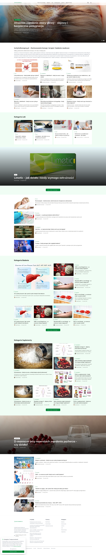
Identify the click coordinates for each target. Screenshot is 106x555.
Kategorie (63, 519)
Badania (48, 2)
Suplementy (43, 73)
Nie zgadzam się (13, 548)
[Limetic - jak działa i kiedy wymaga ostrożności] (53, 166)
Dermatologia (17, 19)
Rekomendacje (69, 2)
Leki (52, 2)
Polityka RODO (39, 548)
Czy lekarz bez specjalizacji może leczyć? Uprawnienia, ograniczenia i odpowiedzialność (37, 526)
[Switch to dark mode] (91, 3)
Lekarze (62, 2)
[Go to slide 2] (102, 40)
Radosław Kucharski (17, 32)
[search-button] (88, 2)
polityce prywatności (17, 546)
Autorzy (47, 519)
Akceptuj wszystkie (13, 551)
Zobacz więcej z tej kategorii (52, 189)
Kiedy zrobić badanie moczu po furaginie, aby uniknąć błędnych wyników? (35, 534)
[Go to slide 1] (101, 40)
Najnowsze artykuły (41, 2)
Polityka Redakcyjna (46, 548)
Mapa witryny (53, 548)
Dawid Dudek (16, 180)
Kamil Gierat (16, 447)
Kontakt (34, 548)
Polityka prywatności (29, 548)
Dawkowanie (57, 2)
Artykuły (32, 519)
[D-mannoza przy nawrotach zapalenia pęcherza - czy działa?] (53, 434)
